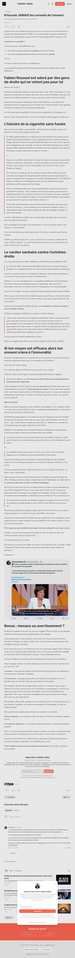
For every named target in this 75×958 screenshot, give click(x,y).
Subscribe (37, 911)
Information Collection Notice (37, 917)
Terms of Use (46, 915)
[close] (55, 883)
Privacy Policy (51, 917)
